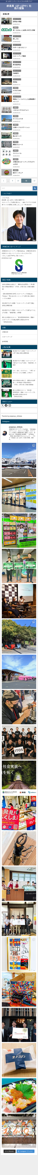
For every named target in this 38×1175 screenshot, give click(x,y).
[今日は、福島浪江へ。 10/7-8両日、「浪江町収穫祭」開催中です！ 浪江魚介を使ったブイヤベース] (19, 672)
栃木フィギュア (18, 172)
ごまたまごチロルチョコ (21, 110)
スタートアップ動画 (19, 56)
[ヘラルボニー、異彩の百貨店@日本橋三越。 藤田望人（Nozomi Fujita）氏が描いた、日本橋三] (19, 954)
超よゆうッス (17, 136)
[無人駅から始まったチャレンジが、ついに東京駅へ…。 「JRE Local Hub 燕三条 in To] (19, 707)
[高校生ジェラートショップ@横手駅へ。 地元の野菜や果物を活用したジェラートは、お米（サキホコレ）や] (19, 883)
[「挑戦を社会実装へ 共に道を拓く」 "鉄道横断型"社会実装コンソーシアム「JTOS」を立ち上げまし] (19, 778)
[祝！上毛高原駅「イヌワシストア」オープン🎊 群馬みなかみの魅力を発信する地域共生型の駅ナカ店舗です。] (19, 495)
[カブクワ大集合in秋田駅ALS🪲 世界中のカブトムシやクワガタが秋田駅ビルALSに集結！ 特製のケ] (19, 848)
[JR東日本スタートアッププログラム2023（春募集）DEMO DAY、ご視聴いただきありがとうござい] (19, 566)
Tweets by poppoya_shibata (12, 416)
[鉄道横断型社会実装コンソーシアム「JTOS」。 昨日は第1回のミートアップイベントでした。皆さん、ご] (19, 601)
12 (34, 180)
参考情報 (5, 341)
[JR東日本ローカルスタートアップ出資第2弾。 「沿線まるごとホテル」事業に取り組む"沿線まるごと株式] (19, 919)
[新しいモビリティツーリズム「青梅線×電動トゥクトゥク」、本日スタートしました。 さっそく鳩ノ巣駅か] (19, 636)
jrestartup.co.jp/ (7, 258)
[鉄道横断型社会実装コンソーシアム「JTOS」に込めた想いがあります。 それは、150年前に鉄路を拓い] (19, 742)
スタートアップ (7, 336)
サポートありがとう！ (20, 47)
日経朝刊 (16, 73)
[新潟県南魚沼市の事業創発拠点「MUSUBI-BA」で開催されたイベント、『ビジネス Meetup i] (19, 460)
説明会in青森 (17, 21)
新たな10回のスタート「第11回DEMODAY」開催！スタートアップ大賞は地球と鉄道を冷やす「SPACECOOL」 (18, 320)
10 (18, 180)
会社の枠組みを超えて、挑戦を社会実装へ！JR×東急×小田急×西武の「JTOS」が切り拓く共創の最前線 (18, 287)
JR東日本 (5, 332)
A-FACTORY (17, 90)
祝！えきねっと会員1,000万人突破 (24, 30)
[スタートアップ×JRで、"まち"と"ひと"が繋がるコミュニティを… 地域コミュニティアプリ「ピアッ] (19, 1025)
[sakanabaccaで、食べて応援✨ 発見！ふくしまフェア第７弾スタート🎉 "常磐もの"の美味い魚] (19, 813)
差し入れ (16, 38)
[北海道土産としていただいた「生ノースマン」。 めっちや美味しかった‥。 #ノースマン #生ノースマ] (19, 1060)
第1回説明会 (17, 64)
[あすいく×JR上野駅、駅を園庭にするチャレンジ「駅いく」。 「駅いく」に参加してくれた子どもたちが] (19, 1131)
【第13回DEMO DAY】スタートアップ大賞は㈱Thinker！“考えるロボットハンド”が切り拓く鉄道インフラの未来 (18, 296)
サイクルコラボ (18, 118)
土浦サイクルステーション (21, 127)
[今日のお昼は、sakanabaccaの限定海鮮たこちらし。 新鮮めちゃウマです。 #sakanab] (19, 1095)
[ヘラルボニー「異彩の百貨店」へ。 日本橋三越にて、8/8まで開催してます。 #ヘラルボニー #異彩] (19, 989)
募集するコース (18, 144)
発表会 (15, 82)
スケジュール (17, 153)
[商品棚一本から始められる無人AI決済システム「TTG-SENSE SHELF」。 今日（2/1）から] (19, 530)
